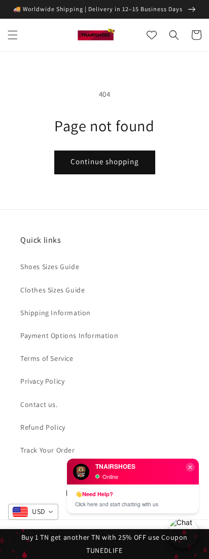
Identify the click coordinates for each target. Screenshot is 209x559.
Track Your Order (47, 450)
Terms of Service (47, 358)
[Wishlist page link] (152, 35)
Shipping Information (55, 312)
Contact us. (39, 404)
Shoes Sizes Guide (49, 266)
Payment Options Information (69, 335)
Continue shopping (105, 161)
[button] (13, 35)
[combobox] (33, 512)
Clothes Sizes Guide (52, 289)
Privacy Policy (42, 381)
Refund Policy (42, 427)
